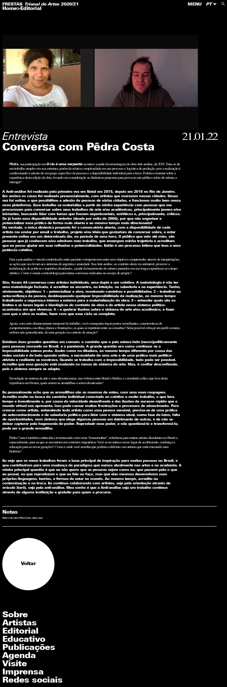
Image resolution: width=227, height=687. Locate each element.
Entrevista (25, 137)
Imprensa (22, 672)
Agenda (19, 656)
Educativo (23, 640)
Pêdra (13, 164)
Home (9, 8)
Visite (14, 664)
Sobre (15, 615)
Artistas (19, 623)
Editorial (30, 8)
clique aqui (37, 518)
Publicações (28, 648)
